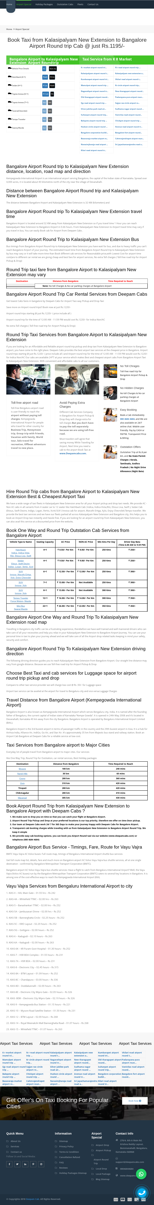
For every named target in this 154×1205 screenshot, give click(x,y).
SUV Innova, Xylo (21, 584)
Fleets (80, 4)
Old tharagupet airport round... (95, 97)
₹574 (52, 77)
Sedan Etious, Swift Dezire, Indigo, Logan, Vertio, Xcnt (20, 563)
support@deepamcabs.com (130, 1162)
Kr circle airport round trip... (127, 85)
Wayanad (22, 798)
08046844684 (126, 1168)
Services (15, 1146)
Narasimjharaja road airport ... (94, 144)
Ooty (22, 783)
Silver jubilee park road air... (93, 109)
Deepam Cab (32, 1199)
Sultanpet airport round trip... (94, 115)
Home (9, 4)
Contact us (93, 4)
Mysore (22, 769)
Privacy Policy (66, 1146)
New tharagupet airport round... (129, 91)
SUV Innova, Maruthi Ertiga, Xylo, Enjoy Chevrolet (21, 574)
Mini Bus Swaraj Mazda (21, 607)
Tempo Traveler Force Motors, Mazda (21, 599)
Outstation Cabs (65, 4)
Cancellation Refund (69, 1157)
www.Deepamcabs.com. (73, 453)
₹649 (45, 77)
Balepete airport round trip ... (94, 120)
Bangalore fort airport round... (128, 132)
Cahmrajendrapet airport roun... (129, 138)
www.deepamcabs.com (132, 1175)
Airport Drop (102, 1145)
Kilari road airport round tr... (93, 150)
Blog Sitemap (102, 1179)
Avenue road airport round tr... (128, 126)
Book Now (134, 1100)
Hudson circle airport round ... (94, 126)
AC (44, 68)
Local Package (103, 1174)
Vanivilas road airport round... (128, 115)
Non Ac (53, 68)
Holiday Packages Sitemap (73, 1173)
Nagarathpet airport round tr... (94, 91)
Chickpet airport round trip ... (128, 120)
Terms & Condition (69, 1151)
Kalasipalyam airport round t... (94, 73)
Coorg (22, 778)
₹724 (45, 85)
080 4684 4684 (127, 418)
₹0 (52, 94)
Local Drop (101, 1168)
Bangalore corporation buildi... (94, 132)
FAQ (61, 1162)
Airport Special (23, 4)
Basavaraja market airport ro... (94, 138)
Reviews (63, 1167)
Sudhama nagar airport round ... (129, 109)
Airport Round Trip (101, 1161)
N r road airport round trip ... (127, 67)
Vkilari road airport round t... (128, 79)
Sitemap (63, 1141)
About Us (15, 1141)
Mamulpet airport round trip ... (94, 85)
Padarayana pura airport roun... (129, 97)
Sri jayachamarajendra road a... (129, 144)
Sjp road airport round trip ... (93, 103)
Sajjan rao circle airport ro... (127, 103)
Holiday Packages (44, 4)
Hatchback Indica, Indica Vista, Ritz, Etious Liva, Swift (20, 553)
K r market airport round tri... (94, 67)
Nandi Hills (22, 773)
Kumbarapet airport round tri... (95, 79)
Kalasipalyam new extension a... (129, 73)
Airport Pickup (103, 1150)
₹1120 (45, 94)
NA (44, 102)
